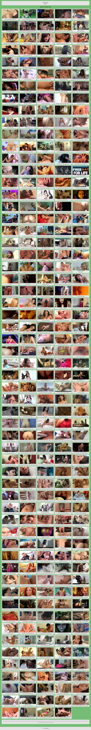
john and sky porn (45, 2)
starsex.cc (47, 728)
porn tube (45, 3)
